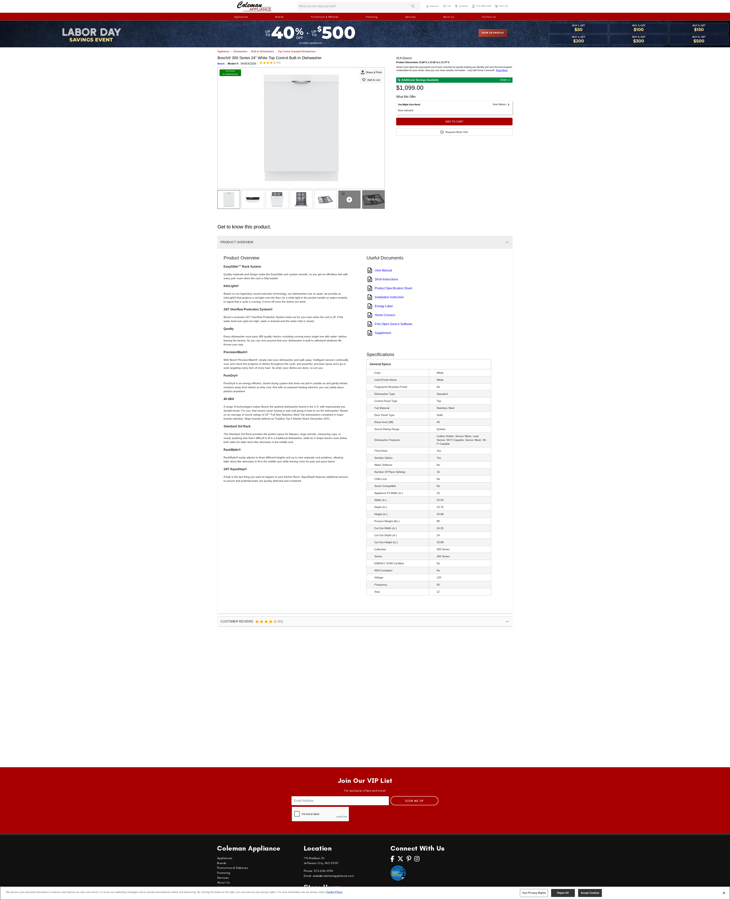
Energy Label (384, 306)
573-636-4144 (323, 871)
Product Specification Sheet (393, 288)
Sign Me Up (414, 801)
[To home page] (254, 6)
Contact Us (489, 16)
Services (410, 16)
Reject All (563, 892)
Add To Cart (454, 121)
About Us (448, 16)
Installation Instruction (389, 297)
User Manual (383, 270)
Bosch (221, 63)
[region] (365, 893)
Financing (372, 16)
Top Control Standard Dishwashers (297, 51)
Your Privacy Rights (534, 892)
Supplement (383, 333)
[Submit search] (413, 6)
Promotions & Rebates (324, 16)
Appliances (241, 16)
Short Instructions (386, 279)
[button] (427, 6)
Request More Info (456, 132)
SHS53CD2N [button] (248, 63)
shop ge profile (493, 33)
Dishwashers (240, 51)
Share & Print (374, 72)
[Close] (724, 893)
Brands (279, 16)
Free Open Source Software (393, 324)
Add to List (373, 79)
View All (373, 199)
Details (503, 80)
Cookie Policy (334, 892)
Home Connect (385, 315)
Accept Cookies (590, 892)
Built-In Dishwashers (262, 51)
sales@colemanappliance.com (333, 876)
